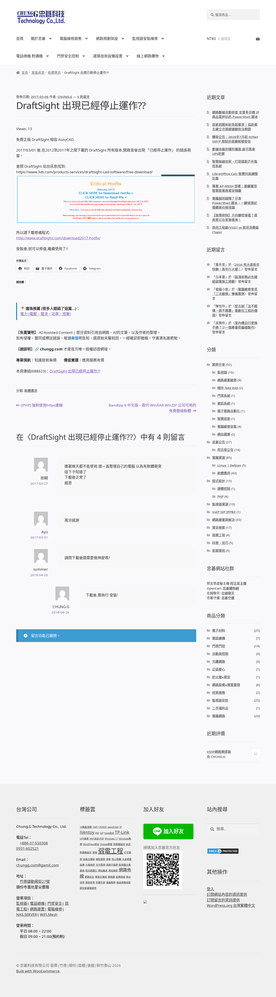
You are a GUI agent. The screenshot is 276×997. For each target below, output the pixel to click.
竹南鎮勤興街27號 (35, 881)
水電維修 (90, 864)
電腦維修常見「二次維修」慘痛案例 (234, 291)
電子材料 (218, 630)
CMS (95, 826)
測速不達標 (112, 864)
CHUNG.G (65, 97)
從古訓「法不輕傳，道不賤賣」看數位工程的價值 (234, 310)
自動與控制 (220, 654)
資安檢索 (218, 527)
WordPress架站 (91, 844)
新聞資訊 (218, 550)
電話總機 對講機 (29, 56)
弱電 (95, 852)
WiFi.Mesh (49, 914)
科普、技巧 (220, 543)
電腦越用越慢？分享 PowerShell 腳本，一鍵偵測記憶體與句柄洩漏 (234, 203)
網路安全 (89, 876)
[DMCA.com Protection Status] (233, 851)
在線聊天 (227, 593)
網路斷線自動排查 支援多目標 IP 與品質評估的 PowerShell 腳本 (235, 114)
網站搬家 (103, 870)
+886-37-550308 (34, 843)
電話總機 (218, 638)
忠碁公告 (218, 442)
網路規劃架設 (107, 38)
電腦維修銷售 (71, 38)
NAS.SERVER (26, 914)
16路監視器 (86, 826)
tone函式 (109, 833)
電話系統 (223, 403)
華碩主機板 (101, 876)
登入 (210, 889)
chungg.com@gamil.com (37, 865)
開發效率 (90, 882)
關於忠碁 (38, 38)
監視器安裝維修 (145, 38)
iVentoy (87, 832)
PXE (97, 833)
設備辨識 (120, 876)
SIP (102, 833)
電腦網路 (218, 716)
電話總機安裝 (123, 882)
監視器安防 (220, 700)
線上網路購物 (148, 56)
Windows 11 (111, 838)
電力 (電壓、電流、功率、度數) (45, 313)
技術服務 (218, 692)
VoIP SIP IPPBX (224, 512)
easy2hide (113, 826)
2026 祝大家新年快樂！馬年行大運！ (236, 266)
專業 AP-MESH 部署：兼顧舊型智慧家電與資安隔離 (234, 188)
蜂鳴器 (111, 876)
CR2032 (103, 826)
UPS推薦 (84, 838)
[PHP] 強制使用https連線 (42, 405)
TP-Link (122, 832)
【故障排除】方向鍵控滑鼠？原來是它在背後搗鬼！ (234, 217)
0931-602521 (27, 848)
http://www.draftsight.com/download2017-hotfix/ (58, 237)
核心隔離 (116, 859)
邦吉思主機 (238, 583)
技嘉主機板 (89, 859)
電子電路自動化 (228, 411)
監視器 (222, 372)
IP (120, 826)
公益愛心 (218, 669)
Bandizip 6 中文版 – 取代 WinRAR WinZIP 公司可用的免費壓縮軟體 (152, 407)
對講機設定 (86, 852)
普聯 (108, 859)
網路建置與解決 (223, 519)
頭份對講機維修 (88, 888)
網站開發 (113, 870)
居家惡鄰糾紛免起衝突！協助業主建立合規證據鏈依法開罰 (234, 126)
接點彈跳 (100, 859)
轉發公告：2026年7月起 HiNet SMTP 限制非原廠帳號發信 (235, 139)
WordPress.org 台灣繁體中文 (231, 905)
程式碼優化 (91, 870)
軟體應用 (54, 72)
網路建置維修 (227, 380)
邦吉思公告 (225, 450)
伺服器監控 (119, 844)
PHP (220, 496)
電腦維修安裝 (227, 426)
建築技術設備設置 (107, 56)
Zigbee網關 (106, 844)
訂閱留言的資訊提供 (223, 900)
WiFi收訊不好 (97, 838)
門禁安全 (54, 903)
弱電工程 (218, 535)
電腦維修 (54, 909)
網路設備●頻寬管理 (226, 685)
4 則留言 (83, 97)
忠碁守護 (227, 598)
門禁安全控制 (68, 56)
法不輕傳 (100, 864)
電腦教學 (111, 882)
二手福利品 (220, 708)
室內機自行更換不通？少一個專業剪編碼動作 (234, 325)
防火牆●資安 (221, 677)
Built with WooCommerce (38, 971)
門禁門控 (218, 646)
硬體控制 (223, 488)
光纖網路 (218, 661)
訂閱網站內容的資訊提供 (227, 894)
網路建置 (37, 909)
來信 (74, 338)
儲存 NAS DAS (227, 388)
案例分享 (218, 364)
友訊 (128, 844)
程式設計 (218, 481)
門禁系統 (223, 395)
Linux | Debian (229, 465)
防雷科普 (100, 882)
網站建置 (223, 434)
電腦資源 (37, 72)
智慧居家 (223, 418)
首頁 (20, 38)
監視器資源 (220, 504)
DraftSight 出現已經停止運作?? (75, 371)
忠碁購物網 (231, 588)
